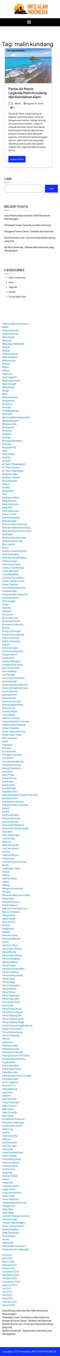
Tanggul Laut (8, 1205)
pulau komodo (9, 1098)
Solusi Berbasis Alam (12, 1152)
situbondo (7, 1149)
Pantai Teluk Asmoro (12, 1028)
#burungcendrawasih (13, 343)
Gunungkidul (8, 714)
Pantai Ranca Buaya (12, 1012)
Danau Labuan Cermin (13, 580)
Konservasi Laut (10, 821)
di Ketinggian (9, 601)
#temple (6, 443)
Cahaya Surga (9, 560)
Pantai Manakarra (11, 985)
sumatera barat (10, 1165)
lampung (6, 841)
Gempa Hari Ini (9, 654)
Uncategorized (17, 296)
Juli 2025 (6, 1288)
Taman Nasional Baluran (14, 1202)
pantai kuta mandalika (13, 968)
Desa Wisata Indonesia (14, 587)
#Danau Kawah (10, 353)
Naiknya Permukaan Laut (14, 908)
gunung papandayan (12, 704)
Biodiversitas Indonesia (14, 537)
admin (17, 103)
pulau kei (6, 1095)
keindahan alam (10, 798)
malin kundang (9, 878)
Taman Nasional (10, 1199)
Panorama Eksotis (11, 938)
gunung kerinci (9, 694)
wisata (5, 1239)
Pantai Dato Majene (12, 955)
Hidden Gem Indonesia (14, 724)
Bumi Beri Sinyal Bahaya (14, 557)
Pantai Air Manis (10, 945)
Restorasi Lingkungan (13, 1122)
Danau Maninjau (10, 584)
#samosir (7, 430)
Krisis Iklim (7, 831)
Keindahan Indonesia (13, 801)
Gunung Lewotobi (11, 701)
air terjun (6, 460)
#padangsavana (10, 410)
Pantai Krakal (8, 965)
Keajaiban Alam (10, 791)
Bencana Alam (9, 520)
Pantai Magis (8, 981)
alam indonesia (9, 480)
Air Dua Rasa (8, 454)
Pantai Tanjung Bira (12, 1015)
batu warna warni (11, 510)
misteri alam (8, 898)
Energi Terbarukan (11, 631)
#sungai (6, 437)
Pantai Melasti (9, 988)
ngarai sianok (8, 918)
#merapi (6, 407)
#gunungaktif (9, 377)
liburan (5, 865)
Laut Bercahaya (10, 848)
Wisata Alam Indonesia (13, 1245)
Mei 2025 (7, 1294)
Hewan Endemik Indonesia (15, 721)
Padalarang (8, 928)
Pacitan (6, 925)
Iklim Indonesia (9, 738)
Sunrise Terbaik (10, 1175)
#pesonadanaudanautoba (16, 417)
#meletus (7, 403)
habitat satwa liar (11, 717)
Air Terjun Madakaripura (14, 464)
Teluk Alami (7, 1209)
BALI (4, 494)
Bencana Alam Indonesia (14, 524)
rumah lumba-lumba (12, 1125)
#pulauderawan (10, 420)
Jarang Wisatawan (11, 768)
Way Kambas (8, 1235)
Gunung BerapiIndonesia (15, 687)
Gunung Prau (8, 707)
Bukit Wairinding (10, 554)
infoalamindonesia (11, 764)
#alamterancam (10, 333)
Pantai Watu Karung (12, 1032)
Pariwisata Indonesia (12, 1052)
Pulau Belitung (9, 1088)
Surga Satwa (8, 1189)
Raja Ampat (8, 1108)
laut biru (6, 851)
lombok (6, 871)
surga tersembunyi (11, 1192)
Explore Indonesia (11, 641)
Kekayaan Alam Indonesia (15, 804)
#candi (5, 347)
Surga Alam (8, 1182)
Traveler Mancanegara (13, 1222)
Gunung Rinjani (9, 711)
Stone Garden (9, 1155)
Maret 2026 (8, 1261)
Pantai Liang (8, 978)
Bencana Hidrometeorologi (16, 527)
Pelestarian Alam (10, 1065)
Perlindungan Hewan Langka (16, 1075)
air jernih (6, 457)
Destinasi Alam (9, 591)
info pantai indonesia (12, 761)
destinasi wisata (10, 597)
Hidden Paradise (10, 728)
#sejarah (6, 433)
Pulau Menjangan (11, 1102)
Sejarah (13, 287)
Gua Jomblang (9, 671)
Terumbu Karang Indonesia (15, 1215)
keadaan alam (9, 788)
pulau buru (7, 1092)
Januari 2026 (8, 1268)
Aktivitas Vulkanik (11, 477)
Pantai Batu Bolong (12, 948)
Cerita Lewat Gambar (13, 567)
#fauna (6, 363)
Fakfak (5, 644)
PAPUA (5, 1038)
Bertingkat (7, 534)
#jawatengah (9, 383)
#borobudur (8, 337)
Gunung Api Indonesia (13, 677)
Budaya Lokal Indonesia (14, 550)
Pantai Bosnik (9, 951)
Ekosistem (7, 614)
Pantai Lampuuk (10, 971)
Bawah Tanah (9, 514)
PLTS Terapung (10, 1082)
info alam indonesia (12, 754)
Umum (12, 291)
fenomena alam (10, 647)
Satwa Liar (7, 1129)
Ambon (5, 484)
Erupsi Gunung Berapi (13, 634)
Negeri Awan (8, 915)
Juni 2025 (7, 1291)
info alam (6, 748)
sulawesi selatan (10, 1162)
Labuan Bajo (8, 838)
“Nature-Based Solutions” (15, 323)
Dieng (5, 604)
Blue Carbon (8, 544)
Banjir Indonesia (10, 504)
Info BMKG (8, 758)
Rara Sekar (7, 1115)
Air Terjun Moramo (11, 467)
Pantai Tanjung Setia (12, 1018)
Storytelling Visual (11, 1159)
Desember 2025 (10, 1271)
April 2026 (7, 1258)
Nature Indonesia (11, 911)
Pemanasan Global (11, 1068)
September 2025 (11, 1281)
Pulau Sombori (9, 1105)
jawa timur (7, 771)
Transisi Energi (9, 1219)
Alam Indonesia (17, 277)
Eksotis (6, 627)
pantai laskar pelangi (12, 975)
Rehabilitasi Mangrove (13, 1118)
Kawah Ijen (7, 781)
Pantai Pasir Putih (11, 1002)
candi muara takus (11, 564)
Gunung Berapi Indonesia (15, 684)
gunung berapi (9, 681)
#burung (6, 340)
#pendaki (7, 413)
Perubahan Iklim (10, 1078)
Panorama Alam (10, 935)
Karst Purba (8, 774)
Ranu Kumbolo (9, 1112)
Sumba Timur (8, 1169)
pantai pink (7, 1005)
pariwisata (7, 1042)
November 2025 (10, 1274)
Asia (11, 282)
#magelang (8, 400)
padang (6, 931)
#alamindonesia (10, 330)
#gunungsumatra (11, 380)
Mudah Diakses (10, 905)
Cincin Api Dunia (10, 570)
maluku (5, 881)
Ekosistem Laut (10, 617)
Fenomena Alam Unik (12, 651)
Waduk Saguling (10, 1229)
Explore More (17, 159)
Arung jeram (8, 490)
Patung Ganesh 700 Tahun (16, 1055)
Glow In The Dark (10, 667)
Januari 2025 (8, 1305)
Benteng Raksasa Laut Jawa (16, 530)
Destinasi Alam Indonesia (14, 594)
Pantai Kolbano (10, 961)
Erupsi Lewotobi (10, 637)
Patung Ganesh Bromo (14, 1058)
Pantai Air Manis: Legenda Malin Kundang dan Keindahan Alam (27, 93)
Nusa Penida (8, 921)
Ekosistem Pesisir (11, 621)
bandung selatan (10, 497)
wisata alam (8, 1242)
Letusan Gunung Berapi (14, 861)
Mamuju (6, 885)
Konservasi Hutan (11, 818)
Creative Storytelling (13, 577)
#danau (6, 350)
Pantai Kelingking (11, 958)
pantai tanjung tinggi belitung (17, 1025)
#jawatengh (8, 387)
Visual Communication (13, 1225)
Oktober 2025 (9, 1278)
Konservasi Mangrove (13, 824)
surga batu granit (11, 1185)
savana (5, 1132)
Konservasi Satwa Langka (15, 828)
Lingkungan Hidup (11, 868)
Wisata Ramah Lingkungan (15, 1249)
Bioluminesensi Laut (12, 540)
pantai (5, 941)
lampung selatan (10, 844)
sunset (5, 1179)
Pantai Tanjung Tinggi (13, 1022)
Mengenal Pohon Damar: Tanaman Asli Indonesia (28, 231)
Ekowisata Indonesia (12, 624)
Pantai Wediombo (11, 1035)
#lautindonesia (10, 397)
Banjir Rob (7, 507)
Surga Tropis (8, 1195)
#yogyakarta (9, 447)
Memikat (6, 891)
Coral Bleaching (10, 574)
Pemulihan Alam (10, 1072)
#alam (5, 327)
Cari (8, 179)
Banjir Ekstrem (9, 500)
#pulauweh (8, 427)
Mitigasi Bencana (11, 901)
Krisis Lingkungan (11, 834)
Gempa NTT (8, 657)
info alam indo (9, 751)
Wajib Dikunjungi (10, 1232)
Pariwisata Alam (10, 1045)
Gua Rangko (8, 674)
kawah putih (8, 784)
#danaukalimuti (10, 357)
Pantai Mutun (9, 992)
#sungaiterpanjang (12, 440)
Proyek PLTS (8, 1085)
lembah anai (8, 858)
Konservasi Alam (10, 814)
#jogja (5, 390)
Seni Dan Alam (9, 1145)
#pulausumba (9, 423)
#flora (5, 367)
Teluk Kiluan (8, 1212)
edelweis (6, 611)
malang (5, 875)
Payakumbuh (8, 1062)
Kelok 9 (6, 808)
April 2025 (7, 1298)
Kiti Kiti (5, 811)
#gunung (7, 373)
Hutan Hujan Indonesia (13, 731)
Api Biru (6, 487)
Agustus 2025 (9, 1284)
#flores (6, 370)
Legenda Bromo (10, 855)
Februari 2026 (9, 1264)
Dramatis (6, 607)
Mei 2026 (7, 1254)
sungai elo (7, 1172)
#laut (5, 393)
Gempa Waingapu (11, 661)
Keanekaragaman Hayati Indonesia (20, 794)
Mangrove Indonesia (12, 888)
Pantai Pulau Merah (12, 1008)
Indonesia (7, 744)
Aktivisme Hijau (9, 474)
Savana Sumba (9, 1135)
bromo (5, 547)
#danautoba (8, 360)
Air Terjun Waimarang (12, 470)
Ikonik (5, 741)
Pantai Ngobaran (10, 995)
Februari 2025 (9, 1301)
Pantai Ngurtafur (10, 998)
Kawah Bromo (9, 778)
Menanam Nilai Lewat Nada (16, 895)
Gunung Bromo (10, 691)
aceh (4, 450)
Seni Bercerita (9, 1142)
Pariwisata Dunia (10, 1048)
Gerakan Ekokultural (12, 664)
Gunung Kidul (9, 697)
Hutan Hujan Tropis (11, 734)
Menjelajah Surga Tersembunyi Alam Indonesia (27, 225)
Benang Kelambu (11, 517)
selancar (6, 1139)
